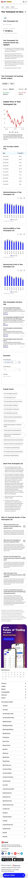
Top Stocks (5, 705)
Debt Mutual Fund (6, 797)
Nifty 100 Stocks (6, 761)
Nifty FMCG (5, 749)
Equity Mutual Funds (7, 793)
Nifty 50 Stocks (6, 757)
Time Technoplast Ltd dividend (10, 405)
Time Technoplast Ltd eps (9, 397)
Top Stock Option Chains (8, 713)
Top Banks (5, 820)
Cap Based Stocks (7, 828)
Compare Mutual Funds (8, 824)
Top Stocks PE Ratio (7, 769)
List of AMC (5, 785)
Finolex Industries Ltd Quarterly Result (12, 430)
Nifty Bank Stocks (6, 733)
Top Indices (5, 709)
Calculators (5, 812)
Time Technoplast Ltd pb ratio (10, 413)
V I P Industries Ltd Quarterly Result (11, 447)
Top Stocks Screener (7, 816)
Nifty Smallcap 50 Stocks (8, 729)
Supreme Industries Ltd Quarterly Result (12, 417)
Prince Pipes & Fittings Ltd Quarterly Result (13, 451)
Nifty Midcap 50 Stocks (7, 725)
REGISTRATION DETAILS (6, 869)
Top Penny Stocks (6, 781)
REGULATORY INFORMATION (7, 871)
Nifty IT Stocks (6, 741)
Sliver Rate (5, 836)
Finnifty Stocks (6, 737)
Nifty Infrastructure (7, 765)
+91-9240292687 (5, 848)
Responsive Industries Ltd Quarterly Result (13, 443)
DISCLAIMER (16, 869)
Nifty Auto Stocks (6, 745)
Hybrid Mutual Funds (7, 800)
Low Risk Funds (6, 808)
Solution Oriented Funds (8, 804)
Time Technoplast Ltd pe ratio (10, 393)
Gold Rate (5, 832)
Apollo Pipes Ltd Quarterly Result (11, 455)
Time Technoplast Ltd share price (15, 134)
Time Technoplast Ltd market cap (11, 409)
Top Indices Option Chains (8, 717)
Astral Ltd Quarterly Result (9, 420)
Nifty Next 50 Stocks (7, 721)
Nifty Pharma (5, 753)
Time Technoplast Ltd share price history (13, 401)
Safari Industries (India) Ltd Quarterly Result (13, 439)
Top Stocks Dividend (7, 773)
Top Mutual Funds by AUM (8, 789)
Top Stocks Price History (8, 777)
